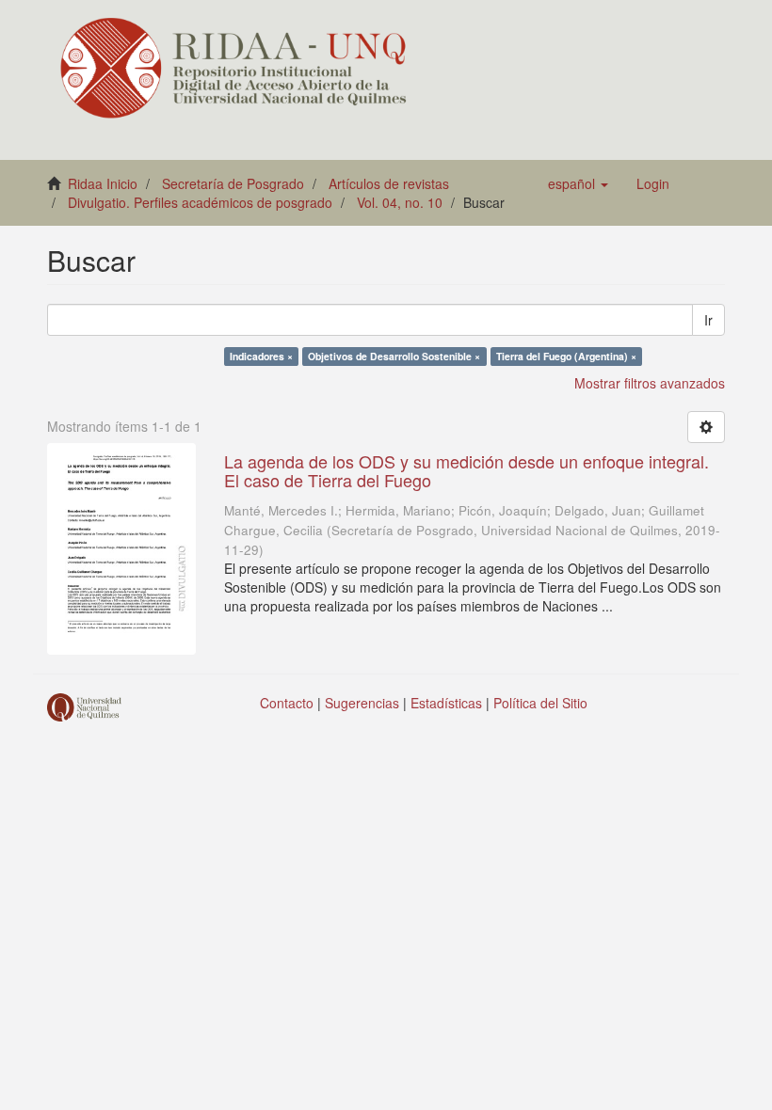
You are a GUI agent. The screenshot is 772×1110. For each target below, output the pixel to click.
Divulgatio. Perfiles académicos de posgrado (200, 202)
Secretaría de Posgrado (233, 183)
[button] (578, 183)
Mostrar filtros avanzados (649, 382)
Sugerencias (362, 702)
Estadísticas (446, 702)
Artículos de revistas (389, 183)
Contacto (287, 702)
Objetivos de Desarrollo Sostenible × (394, 356)
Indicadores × (261, 356)
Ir (708, 319)
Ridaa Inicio (102, 183)
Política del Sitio (540, 702)
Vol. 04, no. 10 (399, 202)
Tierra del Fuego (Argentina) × (566, 356)
